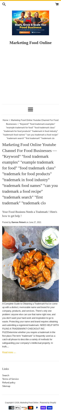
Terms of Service (10, 379)
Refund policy (8, 382)
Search (5, 375)
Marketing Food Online (29, 403)
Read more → (9, 352)
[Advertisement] (30, 76)
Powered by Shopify (48, 403)
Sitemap (6, 386)
